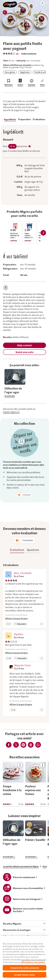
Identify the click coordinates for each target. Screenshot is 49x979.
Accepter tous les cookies (24, 974)
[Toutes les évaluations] (9, 53)
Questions (33, 550)
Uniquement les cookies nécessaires (24, 967)
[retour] (5, 12)
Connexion (27, 495)
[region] (24, 957)
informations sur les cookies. (33, 962)
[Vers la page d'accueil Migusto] (10, 3)
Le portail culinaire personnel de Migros (21, 866)
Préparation (24, 119)
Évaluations (39, 119)
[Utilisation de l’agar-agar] (13, 839)
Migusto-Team (22, 665)
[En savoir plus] (14, 391)
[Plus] (41, 624)
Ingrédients (10, 119)
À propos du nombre (30, 147)
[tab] (24, 923)
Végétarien (25, 72)
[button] (8, 574)
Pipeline (18, 634)
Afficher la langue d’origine (16, 618)
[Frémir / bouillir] (35, 839)
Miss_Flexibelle (23, 573)
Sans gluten (10, 72)
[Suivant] (43, 233)
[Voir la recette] (13, 784)
